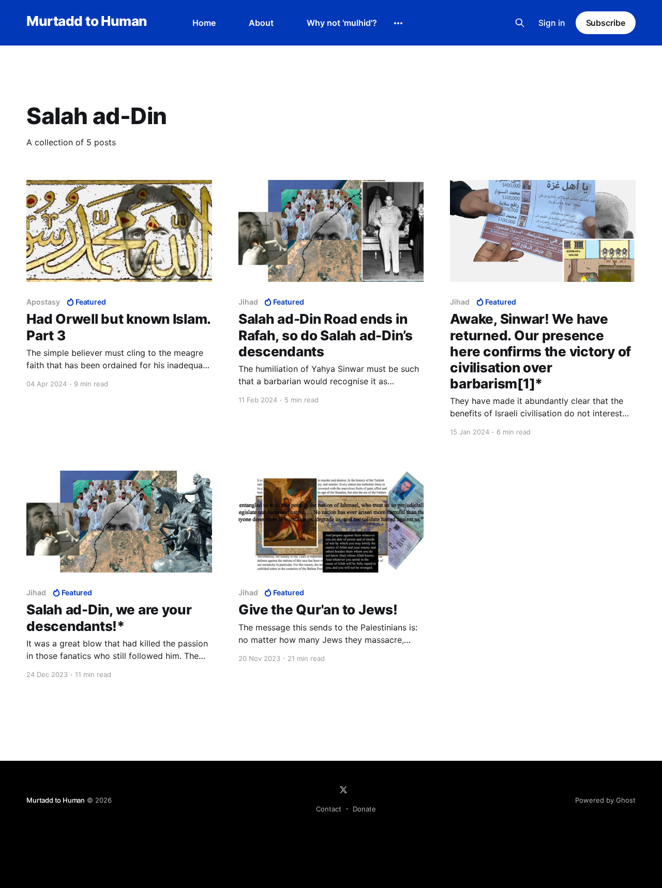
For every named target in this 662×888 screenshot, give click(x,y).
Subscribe (605, 23)
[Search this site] (519, 22)
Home (204, 23)
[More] (398, 23)
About (261, 23)
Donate (364, 809)
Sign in (551, 23)
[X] (343, 790)
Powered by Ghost (605, 800)
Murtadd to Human (86, 21)
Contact (328, 809)
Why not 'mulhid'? (342, 23)
